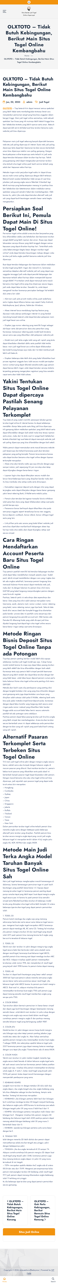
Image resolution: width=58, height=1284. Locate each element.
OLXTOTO (7, 108)
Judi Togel (44, 102)
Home (27, 55)
